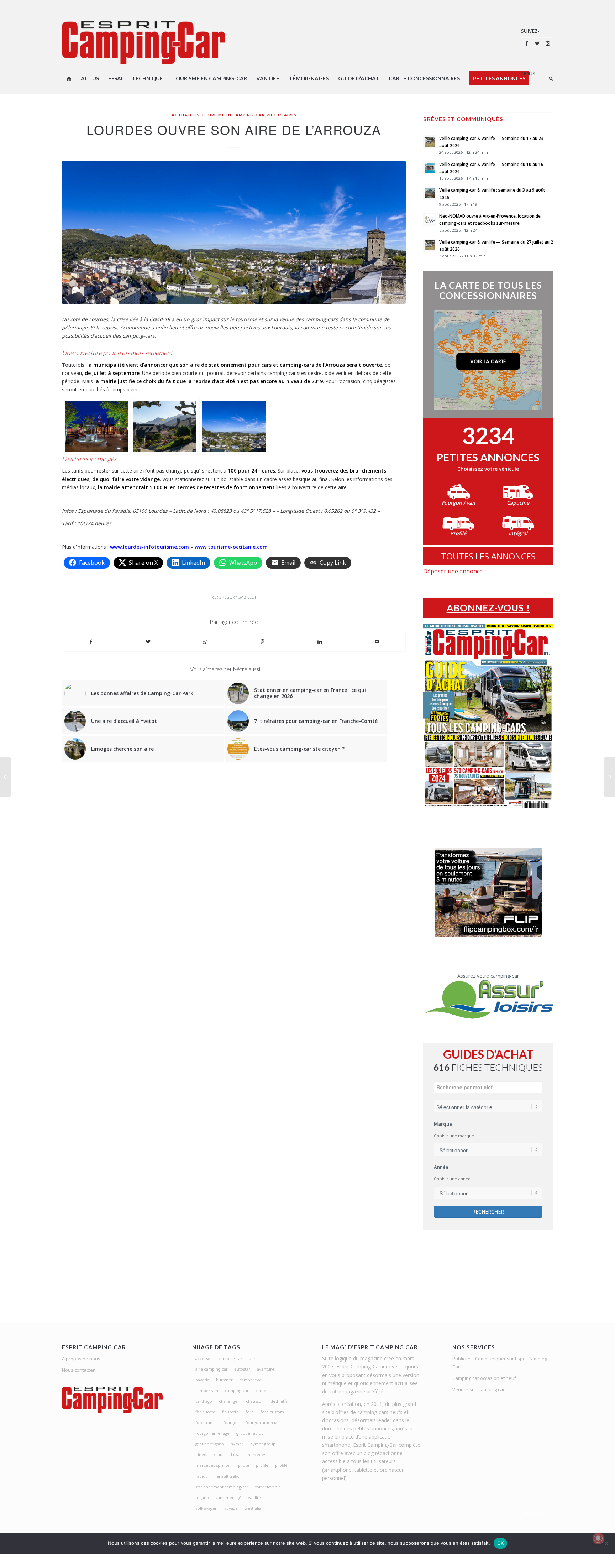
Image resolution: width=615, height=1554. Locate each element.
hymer (237, 1443)
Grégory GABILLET (238, 597)
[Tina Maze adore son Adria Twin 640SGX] (609, 777)
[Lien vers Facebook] (526, 43)
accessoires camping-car (218, 1358)
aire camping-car (211, 1369)
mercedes (256, 1454)
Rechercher (488, 1211)
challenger (229, 1401)
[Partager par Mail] (376, 641)
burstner (224, 1379)
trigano (202, 1497)
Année (441, 1167)
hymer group (262, 1443)
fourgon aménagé (212, 1433)
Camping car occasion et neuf (484, 1378)
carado (262, 1390)
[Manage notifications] (598, 1538)
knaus (218, 1454)
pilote (243, 1465)
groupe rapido (250, 1433)
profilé (281, 1465)
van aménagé (228, 1497)
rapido (201, 1476)
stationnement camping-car (221, 1487)
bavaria (202, 1379)
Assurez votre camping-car (488, 975)
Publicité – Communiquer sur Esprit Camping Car (499, 1362)
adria (254, 1358)
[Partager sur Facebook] (91, 641)
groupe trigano (209, 1443)
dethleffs (278, 1401)
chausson (255, 1401)
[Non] (606, 1543)
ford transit (206, 1422)
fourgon (231, 1422)
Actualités (186, 115)
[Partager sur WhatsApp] (205, 641)
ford (250, 1411)
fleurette (230, 1411)
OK (500, 1543)
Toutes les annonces (488, 556)
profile (262, 1465)
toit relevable (268, 1487)
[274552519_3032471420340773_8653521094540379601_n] (165, 426)
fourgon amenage (263, 1422)
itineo (200, 1454)
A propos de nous (81, 1358)
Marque (443, 1124)
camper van (206, 1390)
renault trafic (227, 1476)
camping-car (237, 1390)
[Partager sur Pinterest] (262, 641)
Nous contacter (78, 1370)
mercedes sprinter (213, 1465)
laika (235, 1454)
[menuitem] (69, 78)
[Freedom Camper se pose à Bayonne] (5, 777)
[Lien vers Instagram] (547, 43)
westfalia (253, 1508)
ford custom (272, 1411)
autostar (242, 1369)
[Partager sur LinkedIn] (319, 641)
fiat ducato (205, 1411)
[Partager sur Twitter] (148, 641)
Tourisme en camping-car (233, 115)
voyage (231, 1508)
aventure (265, 1369)
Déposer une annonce (453, 571)
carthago (203, 1401)
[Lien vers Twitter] (537, 43)
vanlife (254, 1497)
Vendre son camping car (478, 1389)
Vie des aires (281, 115)
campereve (251, 1379)
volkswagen (206, 1508)
